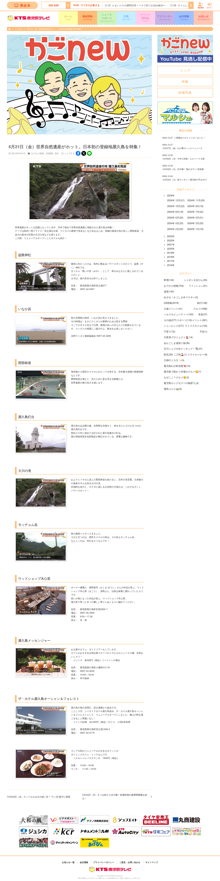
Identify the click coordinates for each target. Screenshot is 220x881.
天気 (126, 17)
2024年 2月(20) (175, 229)
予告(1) (203, 331)
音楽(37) (202, 314)
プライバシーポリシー (103, 862)
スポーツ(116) (184, 320)
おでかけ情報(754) (174, 285)
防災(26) (168, 354)
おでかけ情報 (37, 153)
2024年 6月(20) (175, 217)
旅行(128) (202, 302)
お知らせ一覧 (68, 862)
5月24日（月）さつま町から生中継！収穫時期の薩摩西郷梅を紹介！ (114, 796)
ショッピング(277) (174, 325)
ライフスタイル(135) (196, 325)
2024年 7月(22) (195, 211)
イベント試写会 (145, 17)
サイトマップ (151, 862)
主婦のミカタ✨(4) (174, 360)
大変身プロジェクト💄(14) (178, 337)
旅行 (57, 153)
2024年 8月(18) (175, 211)
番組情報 (87, 17)
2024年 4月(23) (175, 223)
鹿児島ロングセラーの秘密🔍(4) (181, 383)
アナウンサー (164, 17)
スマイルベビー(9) (197, 354)
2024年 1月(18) (195, 229)
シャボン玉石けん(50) (195, 280)
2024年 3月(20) (195, 223)
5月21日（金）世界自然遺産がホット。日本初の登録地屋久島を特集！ (55, 29)
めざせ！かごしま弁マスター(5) (181, 297)
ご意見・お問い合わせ (129, 862)
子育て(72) (169, 331)
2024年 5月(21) (195, 217)
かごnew (18, 29)
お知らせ (203, 17)
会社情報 (184, 17)
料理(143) (169, 280)
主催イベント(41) (173, 308)
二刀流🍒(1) (180, 354)
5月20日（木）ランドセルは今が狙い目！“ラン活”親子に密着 (39, 796)
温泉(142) (169, 291)
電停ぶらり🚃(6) (173, 388)
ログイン (209, 7)
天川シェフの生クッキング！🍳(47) (183, 348)
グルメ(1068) (200, 308)
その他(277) (170, 320)
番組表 (25, 5)
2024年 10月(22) (176, 206)
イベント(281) (199, 320)
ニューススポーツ (106, 17)
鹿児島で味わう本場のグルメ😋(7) (182, 371)
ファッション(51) (198, 285)
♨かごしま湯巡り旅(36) (177, 343)
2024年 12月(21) (176, 200)
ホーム (68, 17)
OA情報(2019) (171, 302)
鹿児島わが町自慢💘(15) (177, 366)
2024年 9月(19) (195, 206)
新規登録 (201, 7)
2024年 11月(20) (196, 200)
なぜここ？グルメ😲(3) (176, 377)
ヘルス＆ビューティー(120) (178, 314)
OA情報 (49, 153)
